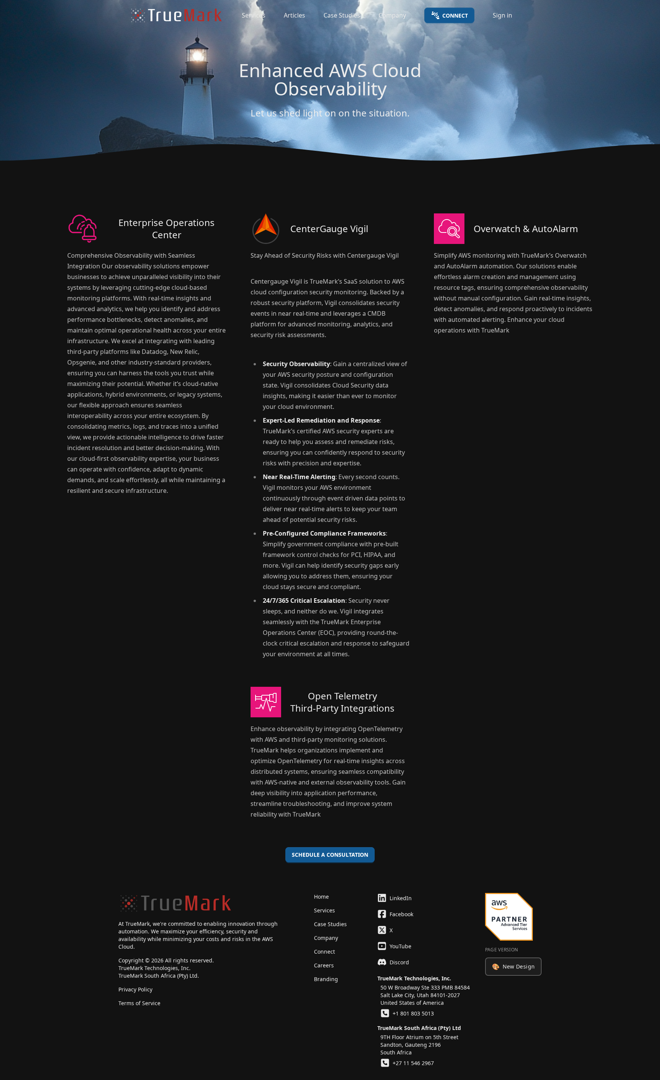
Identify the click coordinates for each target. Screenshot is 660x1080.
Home (321, 896)
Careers (324, 965)
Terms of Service (139, 1003)
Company (392, 15)
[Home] (176, 15)
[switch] (513, 966)
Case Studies (342, 15)
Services (253, 15)
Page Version (501, 950)
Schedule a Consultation (330, 854)
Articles (294, 15)
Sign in (502, 15)
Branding (326, 979)
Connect (455, 15)
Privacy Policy (135, 989)
